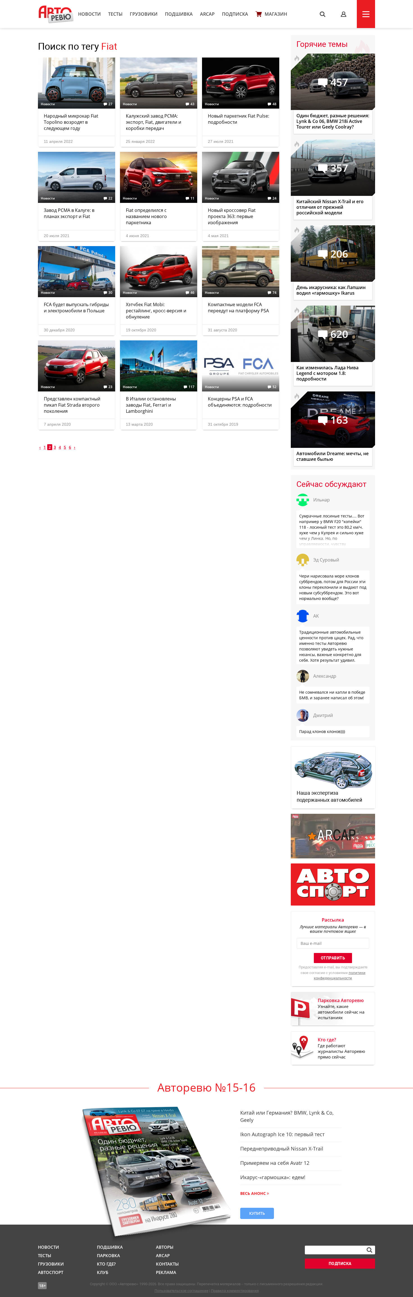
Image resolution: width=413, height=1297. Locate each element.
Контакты (167, 1264)
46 (192, 292)
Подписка (235, 14)
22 (110, 198)
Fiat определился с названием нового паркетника (146, 216)
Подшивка (179, 14)
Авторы (164, 1247)
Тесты (115, 14)
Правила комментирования (235, 1291)
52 (274, 387)
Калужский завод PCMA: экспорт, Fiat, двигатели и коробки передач (153, 122)
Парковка (108, 1255)
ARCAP (207, 14)
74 (274, 292)
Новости (89, 14)
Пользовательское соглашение (181, 1291)
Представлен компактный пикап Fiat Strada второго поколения (72, 405)
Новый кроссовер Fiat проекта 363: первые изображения (232, 216)
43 (192, 104)
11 (192, 198)
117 (191, 387)
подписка (340, 1263)
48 (274, 104)
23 (110, 387)
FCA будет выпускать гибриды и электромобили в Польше (76, 307)
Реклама (166, 1272)
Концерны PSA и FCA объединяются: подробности (240, 402)
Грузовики (144, 14)
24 (274, 198)
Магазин (276, 14)
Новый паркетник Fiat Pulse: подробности (238, 119)
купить (257, 1213)
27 (110, 104)
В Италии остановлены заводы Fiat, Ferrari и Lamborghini (151, 405)
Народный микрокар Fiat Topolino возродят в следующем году (71, 122)
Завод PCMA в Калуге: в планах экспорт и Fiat (69, 213)
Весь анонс (253, 1193)
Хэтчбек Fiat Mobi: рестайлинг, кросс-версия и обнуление (156, 310)
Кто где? (106, 1264)
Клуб (102, 1272)
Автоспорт (50, 1272)
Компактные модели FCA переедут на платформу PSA (238, 307)
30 (110, 292)
